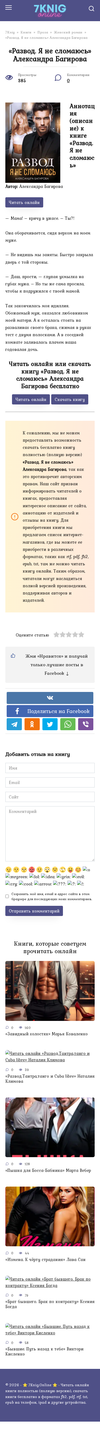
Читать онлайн (24, 202)
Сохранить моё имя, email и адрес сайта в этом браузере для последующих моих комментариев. (51, 896)
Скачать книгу (70, 399)
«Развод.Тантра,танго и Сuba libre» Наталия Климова (50, 1078)
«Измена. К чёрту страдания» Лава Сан (45, 1259)
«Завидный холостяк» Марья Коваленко (46, 1034)
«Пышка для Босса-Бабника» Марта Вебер (48, 1170)
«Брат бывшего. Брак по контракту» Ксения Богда (50, 1304)
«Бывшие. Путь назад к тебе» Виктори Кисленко (44, 1351)
